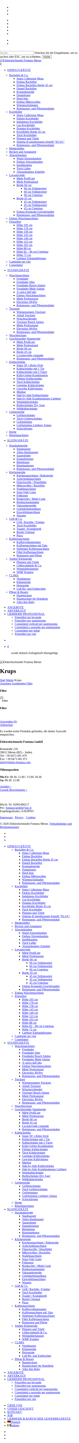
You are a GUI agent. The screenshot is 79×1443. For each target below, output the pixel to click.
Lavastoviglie (22, 949)
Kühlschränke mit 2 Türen (37, 1142)
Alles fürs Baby (31, 1369)
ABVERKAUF (16, 1375)
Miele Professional (33, 956)
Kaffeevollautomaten (34, 1309)
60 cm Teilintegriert (40, 962)
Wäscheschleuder (32, 1089)
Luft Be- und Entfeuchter (36, 1355)
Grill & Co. (21, 1285)
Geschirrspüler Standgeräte (30, 1109)
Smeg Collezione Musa (35, 853)
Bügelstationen (30, 1232)
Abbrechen (6, 724)
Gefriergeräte (22, 1182)
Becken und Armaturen (28, 926)
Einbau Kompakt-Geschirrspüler (41, 986)
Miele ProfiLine (31, 952)
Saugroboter (29, 1222)
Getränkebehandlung (34, 1275)
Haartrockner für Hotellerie (37, 1365)
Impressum (6, 817)
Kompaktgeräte (31, 866)
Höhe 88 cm (29, 1022)
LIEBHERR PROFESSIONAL (26, 1379)
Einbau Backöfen (32, 856)
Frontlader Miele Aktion (36, 1059)
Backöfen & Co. (24, 849)
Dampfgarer (29, 869)
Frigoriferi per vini (25, 1399)
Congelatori (21, 1039)
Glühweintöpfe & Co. (34, 1332)
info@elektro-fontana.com (15, 762)
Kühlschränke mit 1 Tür (36, 1139)
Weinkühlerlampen (33, 1335)
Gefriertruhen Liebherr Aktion (39, 1196)
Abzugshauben (23, 929)
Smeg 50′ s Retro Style (35, 1136)
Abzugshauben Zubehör (36, 946)
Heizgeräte (28, 1352)
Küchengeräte (23, 1239)
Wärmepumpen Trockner (36, 1082)
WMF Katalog (30, 1339)
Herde (18, 1202)
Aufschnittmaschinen (34, 1245)
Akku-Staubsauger (33, 1219)
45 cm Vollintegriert (40, 979)
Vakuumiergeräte (32, 1272)
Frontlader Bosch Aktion (36, 1056)
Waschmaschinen (25, 1046)
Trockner (20, 1079)
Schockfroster (30, 1199)
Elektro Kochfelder (33, 892)
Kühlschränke (23, 1132)
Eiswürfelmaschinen (34, 1279)
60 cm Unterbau (38, 969)
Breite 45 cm (29, 1122)
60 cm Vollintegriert (40, 966)
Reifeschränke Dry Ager (36, 1176)
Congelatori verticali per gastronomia (36, 1389)
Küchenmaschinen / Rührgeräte (40, 1242)
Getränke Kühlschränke (36, 1156)
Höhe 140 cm (30, 1012)
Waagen (26, 1282)
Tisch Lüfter (29, 942)
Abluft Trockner (31, 1086)
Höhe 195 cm (30, 999)
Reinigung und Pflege (34, 1322)
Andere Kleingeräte (26, 1325)
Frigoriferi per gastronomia (30, 1385)
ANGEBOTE (15, 1372)
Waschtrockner (23, 1106)
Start (2, 680)
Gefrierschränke (31, 1186)
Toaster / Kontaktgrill (34, 1295)
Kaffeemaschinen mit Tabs (37, 1312)
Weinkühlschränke (33, 1172)
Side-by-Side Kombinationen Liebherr (44, 1169)
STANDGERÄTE (18, 1042)
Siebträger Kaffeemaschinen (38, 1315)
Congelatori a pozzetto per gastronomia (37, 1392)
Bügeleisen (28, 1229)
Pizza (25, 1302)
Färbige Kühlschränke (35, 1149)
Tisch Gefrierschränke (35, 1189)
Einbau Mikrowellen (34, 876)
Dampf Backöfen (32, 863)
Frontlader (28, 1049)
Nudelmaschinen (32, 1255)
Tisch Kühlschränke (33, 1152)
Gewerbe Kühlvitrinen (35, 1159)
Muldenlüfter (22, 922)
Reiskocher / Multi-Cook (36, 1265)
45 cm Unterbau (38, 982)
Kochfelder (21, 886)
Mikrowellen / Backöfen (36, 1252)
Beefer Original (31, 1299)
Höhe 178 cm (30, 1002)
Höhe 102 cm (30, 1019)
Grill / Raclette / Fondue (36, 1289)
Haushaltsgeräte (24, 1212)
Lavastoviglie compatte (35, 1126)
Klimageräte (29, 1349)
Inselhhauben (29, 939)
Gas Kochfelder (31, 899)
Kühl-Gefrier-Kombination (37, 1146)
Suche (46, 57)
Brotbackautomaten (33, 1269)
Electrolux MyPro (32, 1072)
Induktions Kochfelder (35, 896)
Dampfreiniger (30, 1225)
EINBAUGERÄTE (19, 846)
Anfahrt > (5, 786)
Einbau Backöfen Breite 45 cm (40, 859)
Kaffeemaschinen (25, 1305)
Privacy (19, 817)
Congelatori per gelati (27, 1395)
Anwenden (8, 721)
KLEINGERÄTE (17, 1209)
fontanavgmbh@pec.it (18, 807)
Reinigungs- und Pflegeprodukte (41, 882)
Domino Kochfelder (33, 902)
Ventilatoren (29, 1345)
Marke (10, 680)
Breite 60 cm (29, 1119)
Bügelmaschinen (24, 1205)
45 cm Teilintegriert (40, 976)
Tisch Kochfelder (32, 909)
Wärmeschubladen (33, 879)
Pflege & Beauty (24, 1359)
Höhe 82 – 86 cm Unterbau (38, 1026)
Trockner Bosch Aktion (35, 1092)
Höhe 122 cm (30, 1016)
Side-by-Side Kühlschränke (38, 1166)
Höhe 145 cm (30, 1009)
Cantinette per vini (25, 1036)
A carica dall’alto (32, 1062)
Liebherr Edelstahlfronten (37, 1032)
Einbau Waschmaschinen (29, 992)
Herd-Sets (28, 872)
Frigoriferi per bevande (28, 1382)
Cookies (30, 817)
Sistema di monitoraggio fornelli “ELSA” (46, 916)
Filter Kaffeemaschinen (35, 1319)
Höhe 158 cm (30, 1006)
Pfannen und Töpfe (33, 912)
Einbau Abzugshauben (35, 936)
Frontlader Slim (31, 1052)
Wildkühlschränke (32, 1179)
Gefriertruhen (30, 1192)
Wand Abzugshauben (34, 932)
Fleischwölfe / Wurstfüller (37, 1249)
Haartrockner (29, 1362)
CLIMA (19, 1342)
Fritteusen (27, 1262)
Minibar (26, 1162)
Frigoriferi (20, 996)
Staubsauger (29, 1215)
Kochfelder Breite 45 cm (36, 906)
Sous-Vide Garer (32, 1259)
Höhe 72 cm (29, 1029)
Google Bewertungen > (13, 789)
